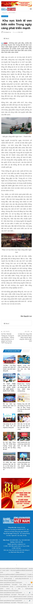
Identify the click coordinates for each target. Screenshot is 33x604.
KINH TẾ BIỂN (5, 16)
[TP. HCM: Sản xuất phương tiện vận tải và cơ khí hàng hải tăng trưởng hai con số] (9, 456)
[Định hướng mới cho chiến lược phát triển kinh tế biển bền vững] (24, 436)
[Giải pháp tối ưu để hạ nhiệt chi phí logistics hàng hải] (9, 418)
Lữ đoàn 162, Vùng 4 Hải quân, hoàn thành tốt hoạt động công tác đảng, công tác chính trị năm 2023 (25, 337)
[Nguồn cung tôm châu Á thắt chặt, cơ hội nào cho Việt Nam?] (24, 359)
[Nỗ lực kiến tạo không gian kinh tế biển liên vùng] (9, 398)
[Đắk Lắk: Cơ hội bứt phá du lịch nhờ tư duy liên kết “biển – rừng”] (24, 418)
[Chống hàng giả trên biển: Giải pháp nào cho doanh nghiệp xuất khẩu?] (24, 456)
